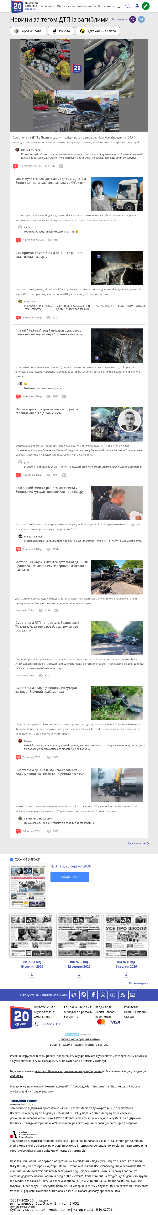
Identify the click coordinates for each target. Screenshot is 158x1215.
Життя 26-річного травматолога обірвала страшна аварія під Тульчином (46, 411)
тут (104, 1061)
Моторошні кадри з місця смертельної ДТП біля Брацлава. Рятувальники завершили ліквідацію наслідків (51, 566)
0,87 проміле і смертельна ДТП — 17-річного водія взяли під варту (49, 255)
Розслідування (86, 6)
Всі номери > (138, 983)
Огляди (129, 1016)
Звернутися (71, 1016)
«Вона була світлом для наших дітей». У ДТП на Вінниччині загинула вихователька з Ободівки (50, 181)
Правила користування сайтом (79, 1039)
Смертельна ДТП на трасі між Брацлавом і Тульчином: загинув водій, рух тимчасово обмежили (47, 626)
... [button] (118, 6)
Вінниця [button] (30, 9)
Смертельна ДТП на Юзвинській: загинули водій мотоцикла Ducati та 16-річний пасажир (50, 772)
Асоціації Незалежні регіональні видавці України (68, 1071)
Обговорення (66, 6)
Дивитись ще (139, 843)
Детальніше (42, 1016)
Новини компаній (135, 1012)
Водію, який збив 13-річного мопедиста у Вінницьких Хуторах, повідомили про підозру (49, 490)
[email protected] (22, 1206)
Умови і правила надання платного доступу (79, 1044)
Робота (64, 31)
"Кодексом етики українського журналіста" (84, 1056)
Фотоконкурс (106, 6)
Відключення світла (101, 31)
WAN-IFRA (16, 1076)
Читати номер (69, 877)
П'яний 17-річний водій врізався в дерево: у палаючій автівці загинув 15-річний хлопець (48, 332)
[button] (119, 19)
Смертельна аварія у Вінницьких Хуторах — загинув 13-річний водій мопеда (48, 690)
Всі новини (47, 6)
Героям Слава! (31, 31)
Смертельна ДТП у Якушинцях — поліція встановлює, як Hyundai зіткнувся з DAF (73, 137)
